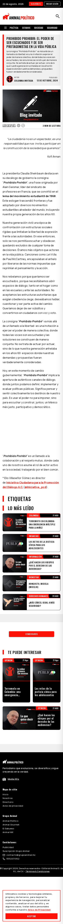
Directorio (8, 802)
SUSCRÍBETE (36, 3)
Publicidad (8, 847)
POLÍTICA (14, 27)
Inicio (5, 794)
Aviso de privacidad (13, 805)
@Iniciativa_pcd (35, 487)
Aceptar (31, 916)
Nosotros (7, 798)
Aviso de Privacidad (39, 909)
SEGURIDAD (52, 27)
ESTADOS (26, 27)
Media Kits (13, 779)
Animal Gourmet (11, 824)
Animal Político (10, 820)
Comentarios (31, 634)
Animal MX (8, 832)
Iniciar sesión (52, 3)
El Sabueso (8, 828)
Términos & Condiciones (38, 871)
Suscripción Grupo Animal (16, 851)
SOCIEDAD (38, 27)
